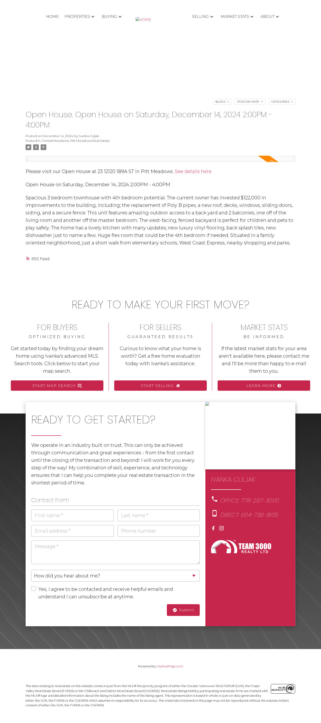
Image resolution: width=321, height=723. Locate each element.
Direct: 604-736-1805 (249, 514)
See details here (193, 171)
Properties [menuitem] (77, 16)
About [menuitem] (267, 16)
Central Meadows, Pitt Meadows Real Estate (75, 141)
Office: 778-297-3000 (249, 500)
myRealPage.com (170, 666)
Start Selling (157, 385)
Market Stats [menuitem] (235, 16)
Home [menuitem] (52, 16)
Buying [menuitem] (109, 16)
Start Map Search (54, 385)
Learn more (260, 385)
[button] (57, 385)
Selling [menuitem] (200, 16)
